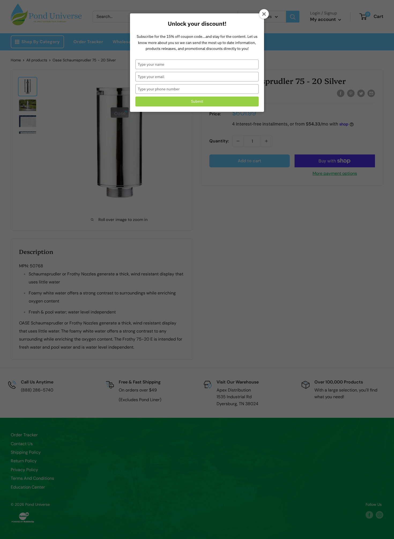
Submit (197, 101)
